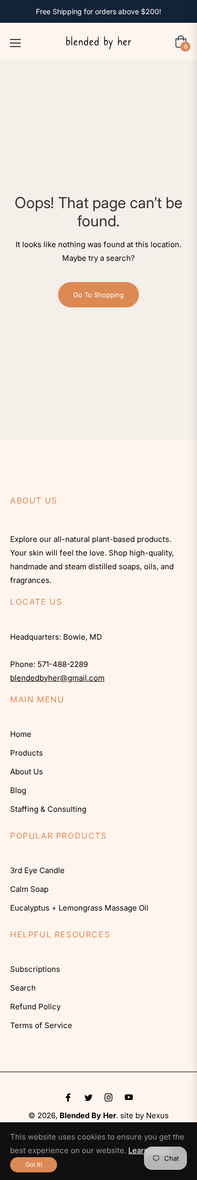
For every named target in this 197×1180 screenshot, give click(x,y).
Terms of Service (41, 1025)
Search (23, 988)
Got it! (33, 1164)
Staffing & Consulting (48, 809)
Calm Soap (29, 889)
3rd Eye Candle (37, 870)
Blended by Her (88, 1115)
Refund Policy (35, 1006)
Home (20, 734)
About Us (26, 771)
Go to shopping (98, 295)
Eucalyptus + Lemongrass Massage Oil (79, 908)
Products (26, 753)
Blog (18, 790)
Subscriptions (35, 969)
